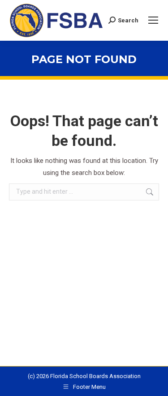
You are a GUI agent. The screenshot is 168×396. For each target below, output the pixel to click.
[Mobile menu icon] (153, 20)
